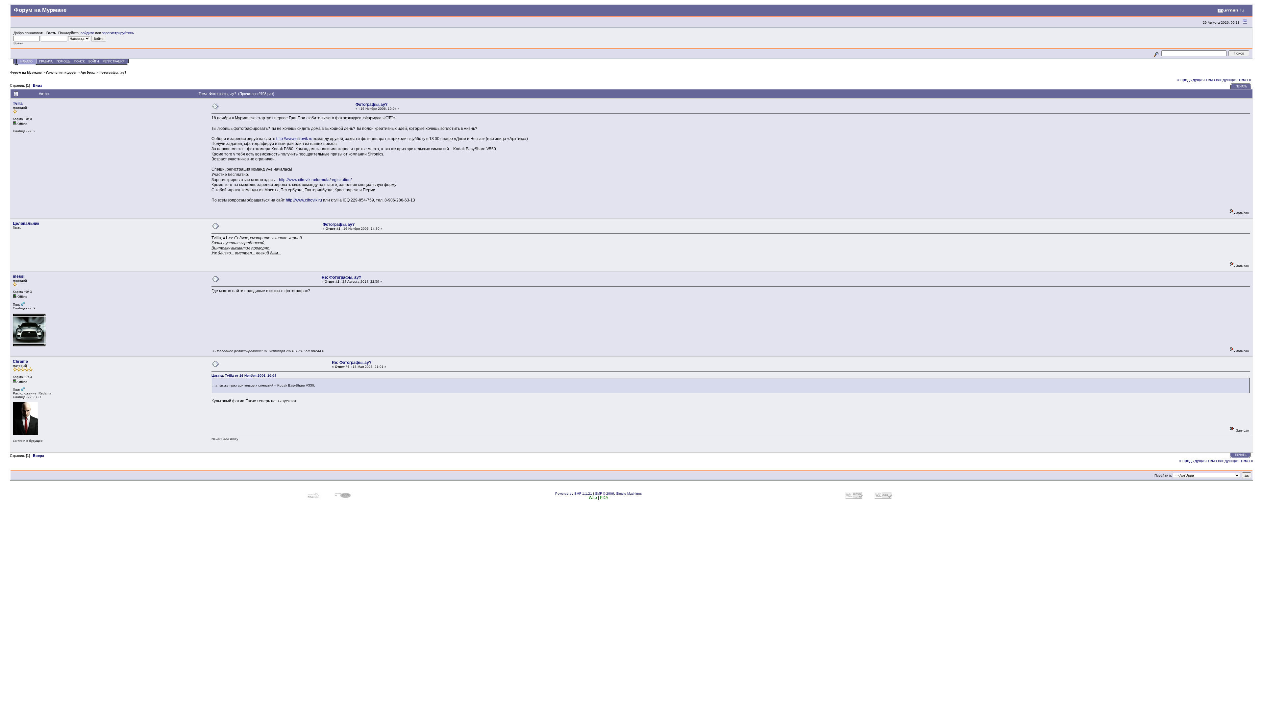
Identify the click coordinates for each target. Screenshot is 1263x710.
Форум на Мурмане (26, 72)
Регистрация (114, 61)
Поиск (79, 61)
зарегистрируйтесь (118, 33)
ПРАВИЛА (46, 61)
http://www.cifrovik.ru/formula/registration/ (315, 180)
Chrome (20, 361)
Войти (93, 61)
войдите (87, 33)
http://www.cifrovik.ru (294, 138)
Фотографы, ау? (112, 72)
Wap (593, 497)
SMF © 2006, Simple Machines (618, 493)
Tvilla (18, 103)
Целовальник (26, 223)
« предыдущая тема (1196, 80)
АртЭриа (88, 72)
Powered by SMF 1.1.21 (573, 493)
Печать (1241, 86)
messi (18, 276)
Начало (26, 61)
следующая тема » (1233, 80)
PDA (604, 497)
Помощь (63, 61)
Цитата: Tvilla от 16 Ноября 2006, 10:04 (243, 375)
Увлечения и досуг (61, 72)
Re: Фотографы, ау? (341, 277)
